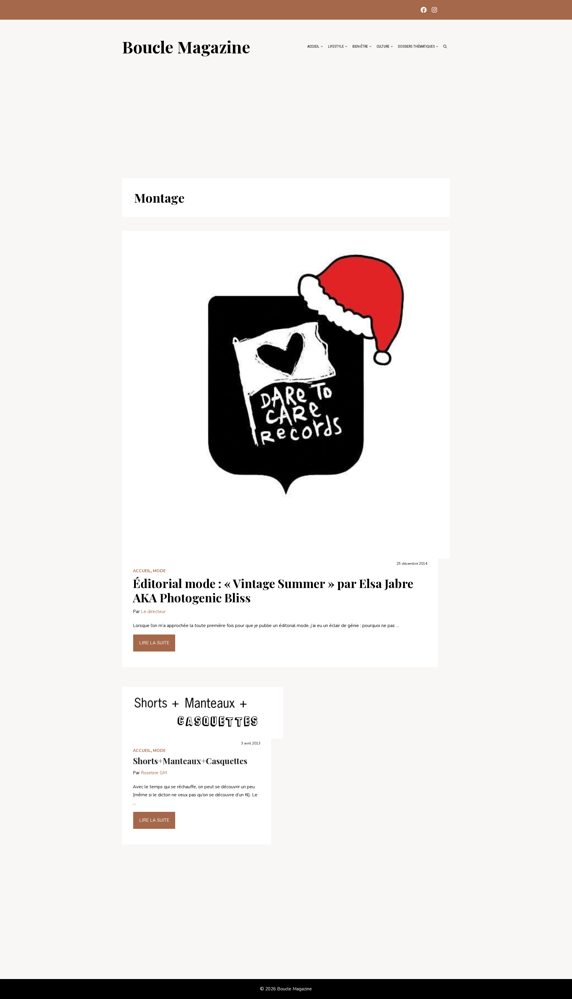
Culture (383, 46)
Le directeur (153, 612)
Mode (159, 571)
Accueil (313, 46)
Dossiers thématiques (416, 46)
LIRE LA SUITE (154, 643)
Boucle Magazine (186, 46)
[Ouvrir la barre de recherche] (445, 46)
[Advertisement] (286, 114)
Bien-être (360, 46)
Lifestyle (336, 46)
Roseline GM (154, 773)
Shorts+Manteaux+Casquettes (190, 760)
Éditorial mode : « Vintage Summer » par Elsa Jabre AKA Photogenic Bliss (273, 590)
